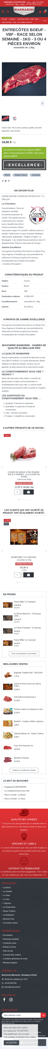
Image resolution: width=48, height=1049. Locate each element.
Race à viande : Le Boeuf (15, 795)
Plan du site (8, 951)
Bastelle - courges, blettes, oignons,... (29, 721)
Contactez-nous (9, 943)
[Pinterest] (9, 181)
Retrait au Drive (9, 947)
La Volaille (7, 891)
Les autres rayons (10, 923)
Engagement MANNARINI (15, 787)
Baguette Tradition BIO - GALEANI (28, 673)
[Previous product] (44, 20)
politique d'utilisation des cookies (22, 1037)
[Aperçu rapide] (24, 469)
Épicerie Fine (8, 919)
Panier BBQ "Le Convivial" (25, 640)
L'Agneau (7, 903)
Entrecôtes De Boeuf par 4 (25, 697)
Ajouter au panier (28, 492)
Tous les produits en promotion (24, 654)
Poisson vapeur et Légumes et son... (29, 709)
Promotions (8, 935)
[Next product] (45, 20)
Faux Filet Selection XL (23, 746)
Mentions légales (10, 963)
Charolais (36, 175)
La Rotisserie (8, 915)
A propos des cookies (12, 955)
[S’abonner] (43, 1015)
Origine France (21, 175)
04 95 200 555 (11, 983)
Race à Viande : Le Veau (15, 799)
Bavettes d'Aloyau (21, 758)
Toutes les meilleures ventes (24, 770)
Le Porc (6, 899)
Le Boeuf (7, 888)
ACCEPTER (11, 1043)
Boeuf (7, 175)
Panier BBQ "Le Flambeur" (25, 602)
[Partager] (2, 181)
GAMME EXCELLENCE (24, 481)
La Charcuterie (9, 907)
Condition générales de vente (15, 959)
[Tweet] (6, 181)
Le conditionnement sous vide (17, 791)
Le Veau (6, 895)
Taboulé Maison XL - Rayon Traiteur (29, 734)
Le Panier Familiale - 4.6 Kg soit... (28, 628)
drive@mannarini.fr (12, 987)
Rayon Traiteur (9, 911)
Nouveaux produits (11, 939)
